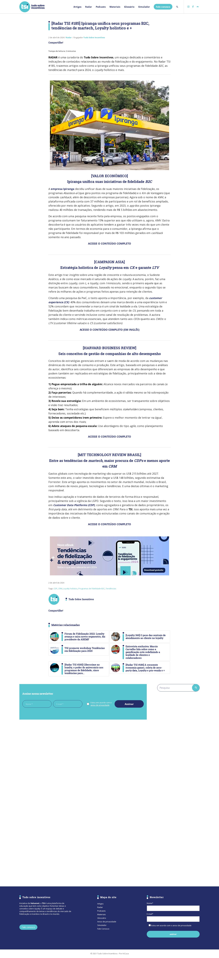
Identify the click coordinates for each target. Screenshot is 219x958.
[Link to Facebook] (193, 6)
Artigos (100, 903)
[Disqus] (83, 763)
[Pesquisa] (177, 6)
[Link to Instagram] (188, 6)
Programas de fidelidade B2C (91, 588)
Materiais (101, 914)
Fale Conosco (103, 928)
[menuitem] (77, 6)
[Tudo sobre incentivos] (32, 6)
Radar (69, 37)
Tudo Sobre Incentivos (94, 37)
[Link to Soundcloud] (197, 6)
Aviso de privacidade (106, 921)
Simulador (102, 925)
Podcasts (101, 910)
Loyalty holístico (70, 588)
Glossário (101, 918)
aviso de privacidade (100, 705)
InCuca (126, 953)
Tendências (111, 588)
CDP (55, 588)
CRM (60, 588)
